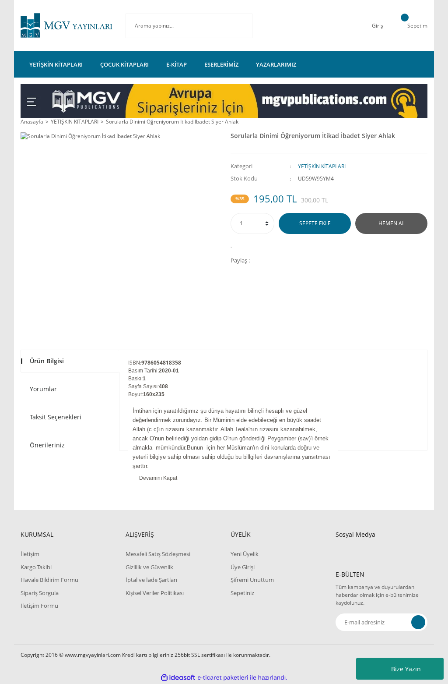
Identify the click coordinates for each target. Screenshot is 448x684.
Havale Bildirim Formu (49, 580)
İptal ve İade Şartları (151, 580)
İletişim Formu (39, 606)
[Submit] (418, 622)
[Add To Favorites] (234, 244)
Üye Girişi (243, 567)
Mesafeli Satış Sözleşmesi (158, 554)
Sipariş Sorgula (40, 593)
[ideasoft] (178, 677)
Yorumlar (43, 389)
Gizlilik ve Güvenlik (149, 567)
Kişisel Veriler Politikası (155, 593)
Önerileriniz (47, 445)
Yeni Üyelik (245, 554)
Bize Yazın (406, 669)
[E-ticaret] (222, 677)
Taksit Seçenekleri (55, 417)
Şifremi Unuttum (252, 580)
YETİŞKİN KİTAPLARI (322, 166)
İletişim (30, 554)
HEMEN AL (391, 223)
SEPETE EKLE (315, 223)
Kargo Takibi (36, 567)
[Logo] (66, 25)
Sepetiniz (242, 593)
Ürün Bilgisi (47, 361)
